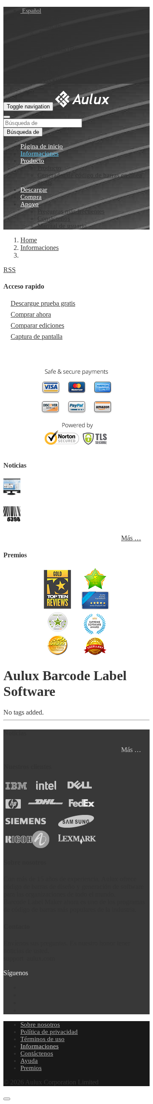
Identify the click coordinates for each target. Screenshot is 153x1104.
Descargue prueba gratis (43, 303)
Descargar (33, 189)
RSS (9, 269)
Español (30, 11)
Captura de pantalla (36, 336)
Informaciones (39, 153)
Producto (32, 160)
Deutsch (50, 33)
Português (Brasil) (63, 48)
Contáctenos (53, 218)
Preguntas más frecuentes (71, 211)
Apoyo (29, 204)
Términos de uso (42, 1039)
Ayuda (29, 1060)
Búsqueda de (23, 132)
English (49, 18)
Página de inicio (41, 146)
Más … (131, 538)
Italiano (49, 64)
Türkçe (48, 72)
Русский (51, 79)
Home (28, 240)
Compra (31, 196)
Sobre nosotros (40, 1024)
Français (50, 25)
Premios (31, 1067)
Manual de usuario (62, 225)
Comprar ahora (31, 314)
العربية (48, 56)
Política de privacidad (49, 1031)
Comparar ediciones (37, 325)
